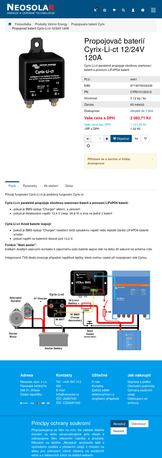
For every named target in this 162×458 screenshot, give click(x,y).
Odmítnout (139, 424)
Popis (12, 186)
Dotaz (69, 186)
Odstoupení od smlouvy (137, 400)
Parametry (30, 186)
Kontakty (97, 386)
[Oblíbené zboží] (114, 10)
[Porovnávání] (105, 10)
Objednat (122, 138)
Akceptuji (119, 424)
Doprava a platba (139, 381)
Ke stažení (51, 186)
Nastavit (118, 431)
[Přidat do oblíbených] (145, 138)
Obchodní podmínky (141, 386)
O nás (96, 381)
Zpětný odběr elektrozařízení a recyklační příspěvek (105, 394)
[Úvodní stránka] (9, 24)
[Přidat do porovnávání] (88, 145)
